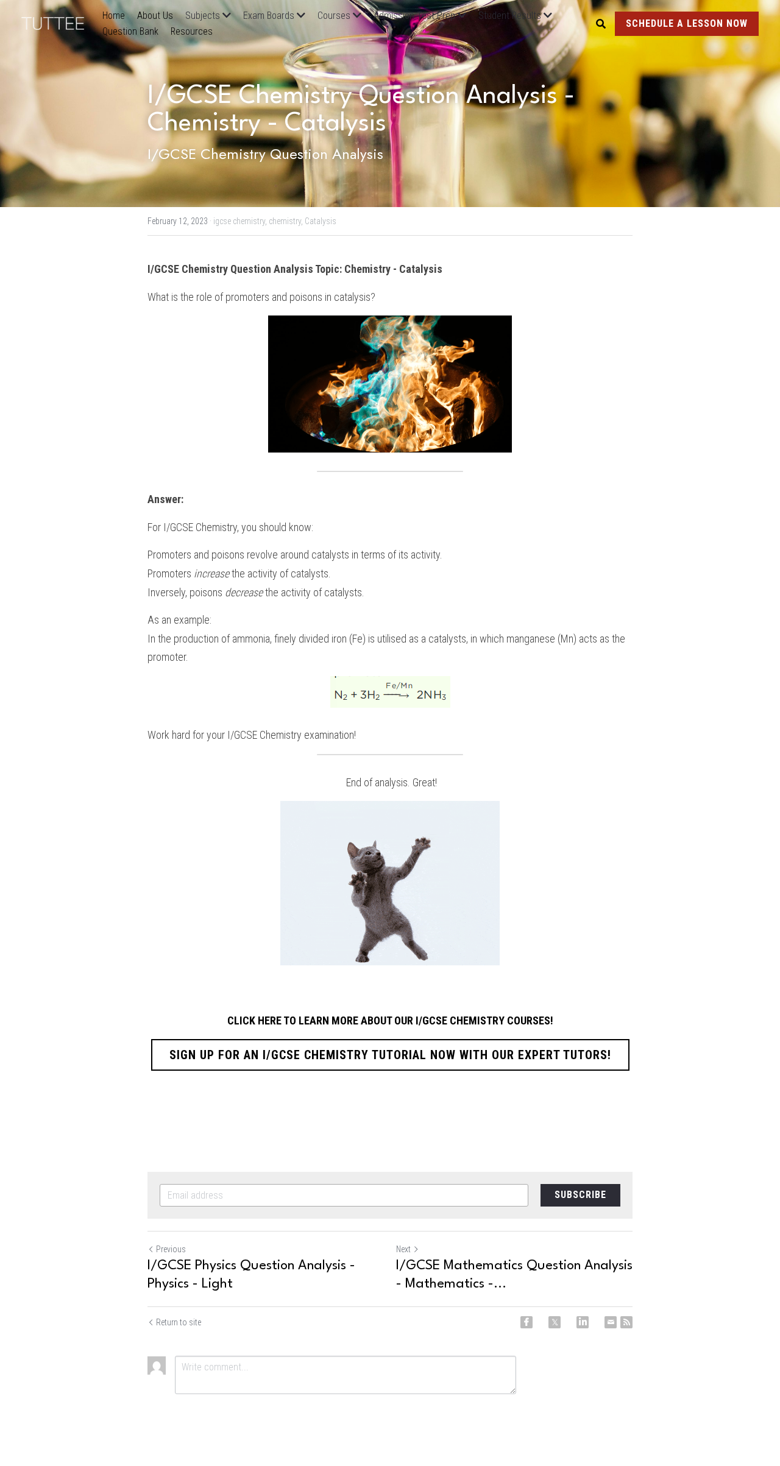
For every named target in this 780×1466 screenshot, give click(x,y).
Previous (171, 1249)
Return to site (178, 1322)
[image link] (58, 22)
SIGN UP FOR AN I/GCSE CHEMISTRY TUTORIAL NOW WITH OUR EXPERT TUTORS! (390, 1055)
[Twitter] (554, 1322)
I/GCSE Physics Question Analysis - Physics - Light (251, 1275)
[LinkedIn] (582, 1322)
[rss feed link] (626, 1322)
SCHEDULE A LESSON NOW (687, 23)
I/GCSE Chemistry (200, 527)
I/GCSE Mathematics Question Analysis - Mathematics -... (514, 1275)
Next (403, 1249)
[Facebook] (526, 1322)
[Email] (610, 1322)
